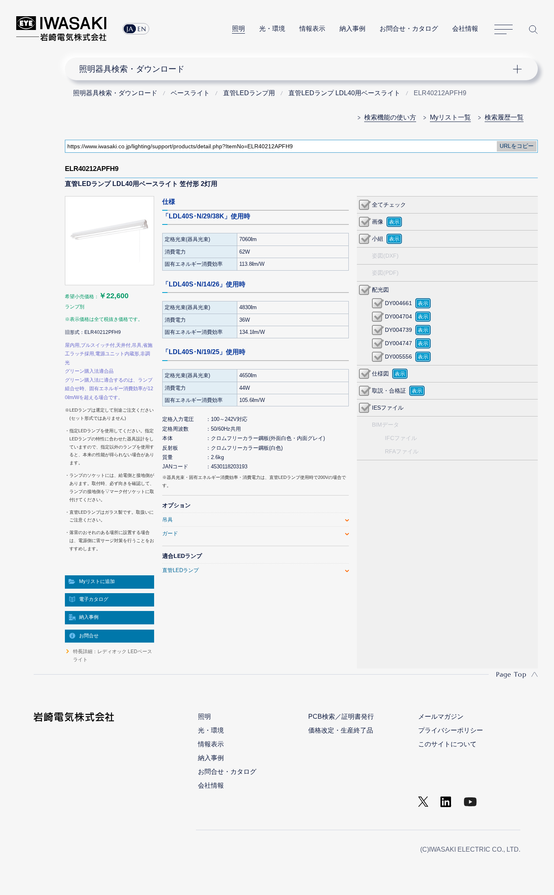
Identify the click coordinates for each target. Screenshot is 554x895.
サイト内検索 (533, 29)
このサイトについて (447, 744)
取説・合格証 (389, 390)
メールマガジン (441, 716)
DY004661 (398, 303)
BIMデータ (385, 424)
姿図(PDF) (385, 272)
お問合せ (89, 636)
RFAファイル (402, 451)
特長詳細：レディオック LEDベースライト (112, 655)
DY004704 (398, 316)
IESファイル (388, 407)
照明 (238, 28)
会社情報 (465, 28)
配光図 (380, 289)
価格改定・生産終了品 (340, 730)
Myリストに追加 (97, 581)
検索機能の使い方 (390, 117)
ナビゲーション (297, 69)
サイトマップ (503, 29)
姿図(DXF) (385, 255)
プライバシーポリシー (450, 730)
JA (130, 29)
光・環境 (272, 28)
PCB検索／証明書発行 (341, 716)
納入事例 (352, 28)
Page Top (511, 674)
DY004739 (398, 330)
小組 (377, 238)
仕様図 (380, 373)
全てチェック (389, 204)
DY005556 (398, 356)
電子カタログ (93, 599)
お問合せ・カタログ (409, 28)
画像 (377, 221)
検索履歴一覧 (504, 117)
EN (141, 29)
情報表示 (312, 28)
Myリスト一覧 (450, 117)
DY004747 (398, 343)
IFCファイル (401, 438)
